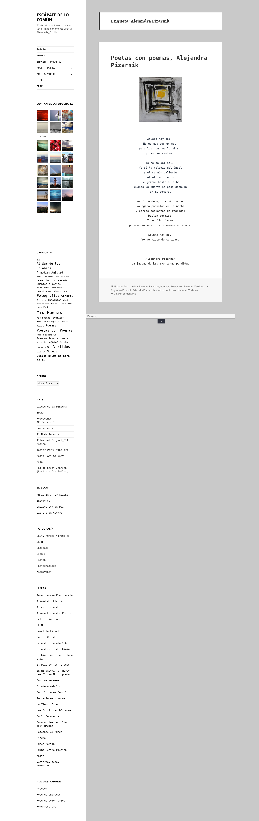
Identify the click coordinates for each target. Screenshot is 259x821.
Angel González (45, 277)
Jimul (65, 300)
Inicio (41, 49)
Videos (52, 351)
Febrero (57, 291)
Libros (69, 304)
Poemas (51, 325)
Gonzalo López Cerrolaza (54, 692)
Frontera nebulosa (49, 686)
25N (38, 260)
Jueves (54, 304)
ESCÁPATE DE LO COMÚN (53, 17)
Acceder (42, 788)
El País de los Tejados (53, 664)
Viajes (41, 351)
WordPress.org (46, 806)
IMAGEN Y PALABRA (49, 61)
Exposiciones (44, 291)
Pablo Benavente (48, 716)
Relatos (64, 342)
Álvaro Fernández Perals (54, 613)
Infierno (41, 300)
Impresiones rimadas (51, 698)
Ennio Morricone (59, 288)
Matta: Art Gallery (50, 455)
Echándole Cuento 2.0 (52, 643)
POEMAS (41, 55)
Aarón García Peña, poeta (55, 595)
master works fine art (52, 449)
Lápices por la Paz (50, 506)
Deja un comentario (125, 293)
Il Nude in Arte (48, 434)
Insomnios (54, 299)
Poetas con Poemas (54, 330)
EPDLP (40, 412)
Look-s (41, 553)
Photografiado (46, 565)
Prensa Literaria (46, 335)
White (40, 756)
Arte (135, 290)
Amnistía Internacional (53, 494)
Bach (57, 277)
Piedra (41, 738)
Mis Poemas (49, 312)
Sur (49, 347)
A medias (43, 272)
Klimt (61, 304)
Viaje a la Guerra (49, 512)
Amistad (57, 272)
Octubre (40, 326)
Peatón (41, 559)
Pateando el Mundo (49, 732)
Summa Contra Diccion (52, 750)
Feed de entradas (49, 794)
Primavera (62, 338)
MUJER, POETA (46, 67)
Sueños (41, 347)
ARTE (40, 86)
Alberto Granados (49, 607)
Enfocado (43, 547)
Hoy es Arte (45, 428)
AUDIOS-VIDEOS (46, 74)
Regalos (53, 341)
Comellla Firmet (48, 631)
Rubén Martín (46, 744)
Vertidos (61, 346)
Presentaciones (46, 338)
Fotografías (48, 296)
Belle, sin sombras (50, 619)
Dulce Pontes (43, 288)
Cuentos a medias (49, 283)
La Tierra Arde (47, 704)
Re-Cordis (41, 342)
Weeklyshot (44, 571)
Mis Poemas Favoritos (50, 317)
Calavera (65, 277)
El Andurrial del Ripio (53, 649)
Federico (67, 291)
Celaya (40, 280)
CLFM (40, 541)
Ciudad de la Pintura (52, 406)
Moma (40, 461)
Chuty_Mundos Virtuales (53, 535)
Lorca (39, 308)
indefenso (43, 500)
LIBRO (40, 80)
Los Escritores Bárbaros (54, 710)
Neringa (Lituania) (58, 321)
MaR (45, 307)
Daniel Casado (46, 637)
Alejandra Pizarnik (121, 290)
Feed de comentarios (51, 800)
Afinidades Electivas (52, 601)
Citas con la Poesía (56, 280)
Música (41, 321)
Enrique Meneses (48, 680)
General (67, 295)
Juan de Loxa (43, 304)
